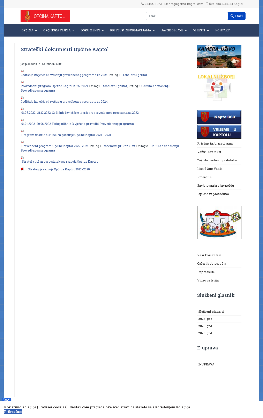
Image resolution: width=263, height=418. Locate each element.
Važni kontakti (209, 152)
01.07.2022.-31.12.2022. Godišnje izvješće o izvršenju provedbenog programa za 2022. (80, 113)
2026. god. (205, 333)
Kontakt (222, 30)
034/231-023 (153, 4)
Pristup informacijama (130, 30)
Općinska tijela (57, 30)
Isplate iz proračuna (213, 194)
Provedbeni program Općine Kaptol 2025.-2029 (54, 86)
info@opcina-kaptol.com (185, 4)
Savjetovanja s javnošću (215, 185)
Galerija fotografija (211, 263)
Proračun (204, 177)
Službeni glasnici (211, 312)
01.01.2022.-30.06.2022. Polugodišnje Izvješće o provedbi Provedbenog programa (77, 124)
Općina (27, 30)
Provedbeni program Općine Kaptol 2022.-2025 (55, 146)
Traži (238, 16)
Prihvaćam (13, 411)
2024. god (205, 319)
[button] (239, 311)
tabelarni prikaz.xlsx (119, 146)
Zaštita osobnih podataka (217, 160)
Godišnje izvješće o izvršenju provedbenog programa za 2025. (65, 75)
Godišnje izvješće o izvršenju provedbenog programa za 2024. (65, 101)
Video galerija (208, 280)
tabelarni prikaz (115, 86)
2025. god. (205, 326)
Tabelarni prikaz (135, 75)
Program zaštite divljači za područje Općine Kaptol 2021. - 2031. (66, 135)
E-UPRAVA (206, 364)
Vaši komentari (209, 255)
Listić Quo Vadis (210, 169)
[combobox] (187, 16)
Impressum (206, 272)
